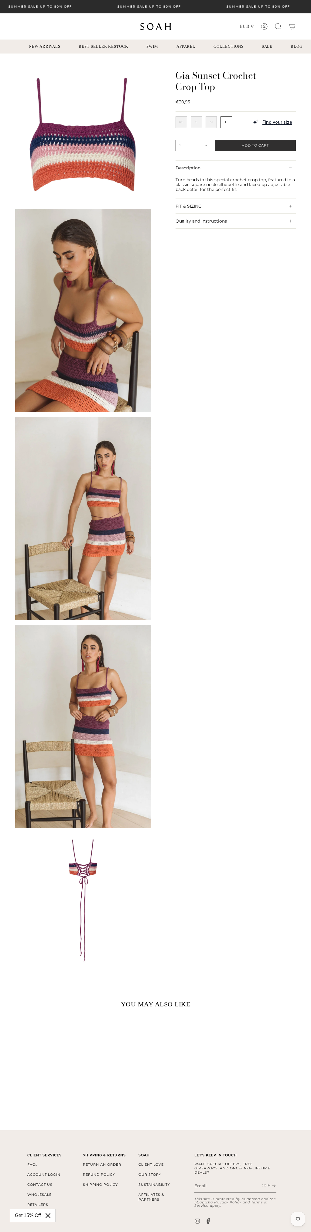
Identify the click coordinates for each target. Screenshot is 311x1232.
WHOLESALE (39, 1194)
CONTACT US (40, 1184)
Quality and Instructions (201, 221)
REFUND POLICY (99, 1174)
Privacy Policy (227, 1202)
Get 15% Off (28, 1215)
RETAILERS (37, 1205)
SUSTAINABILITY (154, 1184)
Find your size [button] (277, 122)
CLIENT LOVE (151, 1164)
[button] (278, 26)
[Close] (48, 1215)
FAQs (32, 1164)
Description (188, 167)
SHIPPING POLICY (100, 1184)
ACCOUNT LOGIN (43, 1174)
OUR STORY (149, 1174)
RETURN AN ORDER (102, 1164)
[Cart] (292, 26)
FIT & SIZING (189, 206)
